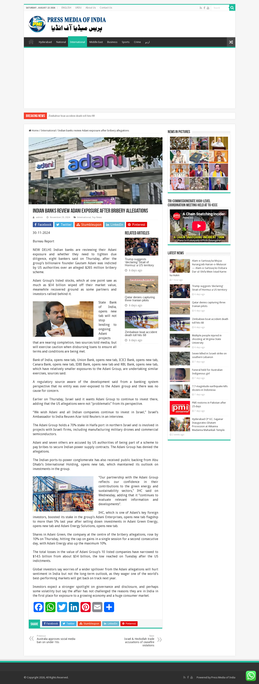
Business (112, 42)
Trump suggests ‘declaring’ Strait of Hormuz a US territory (139, 262)
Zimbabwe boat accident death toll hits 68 (72, 115)
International (77, 42)
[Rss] (200, 7)
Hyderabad (45, 42)
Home (31, 41)
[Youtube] (208, 7)
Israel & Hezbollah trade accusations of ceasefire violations (139, 641)
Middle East (96, 42)
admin (39, 217)
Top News (97, 217)
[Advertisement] (129, 78)
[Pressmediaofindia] (67, 23)
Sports (126, 42)
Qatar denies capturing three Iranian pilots (140, 298)
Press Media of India (223, 677)
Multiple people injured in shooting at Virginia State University (207, 339)
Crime (137, 42)
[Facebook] (204, 7)
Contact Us (106, 7)
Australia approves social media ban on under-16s (56, 639)
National (61, 42)
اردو (147, 42)
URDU (78, 7)
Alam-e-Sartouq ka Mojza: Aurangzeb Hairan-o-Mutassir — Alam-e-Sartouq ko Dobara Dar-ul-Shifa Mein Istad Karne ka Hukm (198, 268)
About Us (91, 7)
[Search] (232, 8)
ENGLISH (66, 7)
